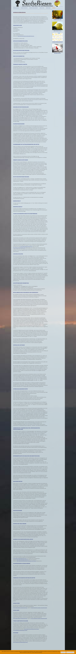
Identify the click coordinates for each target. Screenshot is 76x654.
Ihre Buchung (42, 7)
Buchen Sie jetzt (57, 53)
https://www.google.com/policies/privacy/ (20, 607)
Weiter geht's (63, 652)
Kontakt (53, 7)
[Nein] (74, 652)
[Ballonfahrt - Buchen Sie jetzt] (57, 52)
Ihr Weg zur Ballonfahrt (33, 7)
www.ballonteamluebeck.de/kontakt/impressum (26, 36)
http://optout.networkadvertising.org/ (19, 558)
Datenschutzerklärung (70, 652)
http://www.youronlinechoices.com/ (19, 247)
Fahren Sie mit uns (57, 19)
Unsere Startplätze (24, 7)
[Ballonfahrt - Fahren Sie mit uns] (57, 18)
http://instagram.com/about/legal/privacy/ (20, 642)
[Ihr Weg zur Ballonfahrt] (57, 40)
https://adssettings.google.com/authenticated (39, 607)
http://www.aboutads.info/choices (23, 559)
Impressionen (48, 7)
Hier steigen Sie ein (57, 30)
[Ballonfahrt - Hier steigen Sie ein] (57, 29)
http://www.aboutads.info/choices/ (26, 246)
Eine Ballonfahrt (16, 7)
